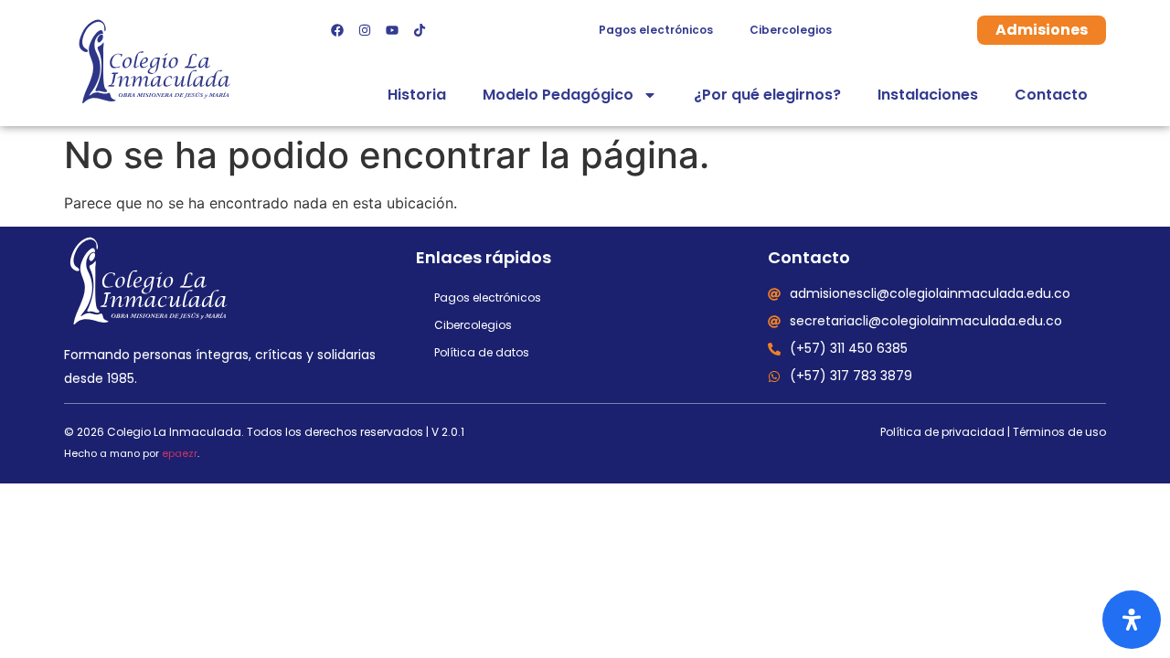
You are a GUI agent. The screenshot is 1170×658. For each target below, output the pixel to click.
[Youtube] (392, 30)
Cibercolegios (791, 29)
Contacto (1051, 94)
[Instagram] (365, 30)
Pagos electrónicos (656, 29)
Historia (417, 94)
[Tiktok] (419, 30)
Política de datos (481, 352)
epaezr (179, 453)
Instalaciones (928, 94)
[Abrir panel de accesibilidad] (1131, 619)
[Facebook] (337, 30)
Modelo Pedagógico (558, 94)
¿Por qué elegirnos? (767, 94)
